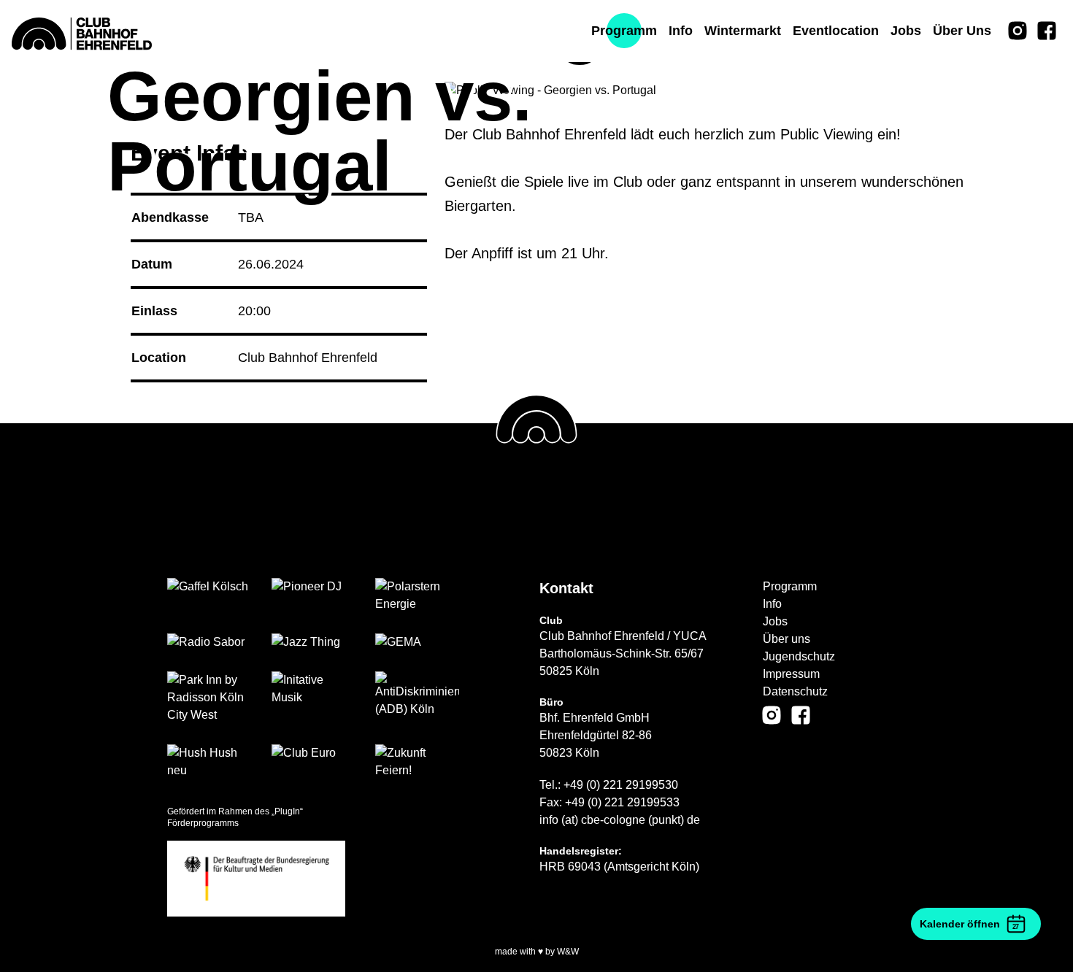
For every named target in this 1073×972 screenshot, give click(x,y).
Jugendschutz (799, 656)
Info (772, 604)
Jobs (775, 621)
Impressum (791, 674)
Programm (790, 586)
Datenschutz (795, 691)
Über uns (786, 639)
